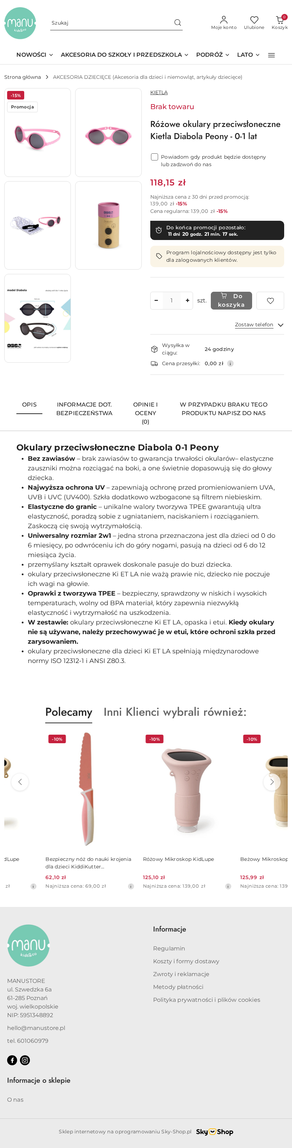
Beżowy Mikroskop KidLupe (234, 859)
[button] (271, 55)
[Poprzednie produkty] (20, 782)
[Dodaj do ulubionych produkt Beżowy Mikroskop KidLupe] (279, 740)
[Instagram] (25, 1060)
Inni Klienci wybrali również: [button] (175, 712)
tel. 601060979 (27, 1040)
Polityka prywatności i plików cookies (206, 999)
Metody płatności (178, 987)
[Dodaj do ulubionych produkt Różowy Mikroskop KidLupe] (182, 740)
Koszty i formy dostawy (186, 961)
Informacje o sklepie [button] (39, 1080)
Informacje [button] (169, 929)
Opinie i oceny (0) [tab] (145, 413)
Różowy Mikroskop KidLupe (137, 859)
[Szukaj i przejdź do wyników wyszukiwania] (178, 23)
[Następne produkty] (272, 782)
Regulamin (169, 948)
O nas (15, 1099)
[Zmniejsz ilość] (156, 300)
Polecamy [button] (68, 712)
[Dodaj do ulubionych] (270, 301)
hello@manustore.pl (36, 1028)
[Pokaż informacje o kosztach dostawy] (230, 363)
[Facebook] (12, 1060)
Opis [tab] (29, 404)
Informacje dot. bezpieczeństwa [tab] (84, 409)
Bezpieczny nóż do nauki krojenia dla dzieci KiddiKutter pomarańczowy (47, 863)
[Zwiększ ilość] (187, 300)
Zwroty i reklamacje (181, 974)
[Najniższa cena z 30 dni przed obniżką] (89, 886)
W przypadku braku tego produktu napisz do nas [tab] (223, 409)
